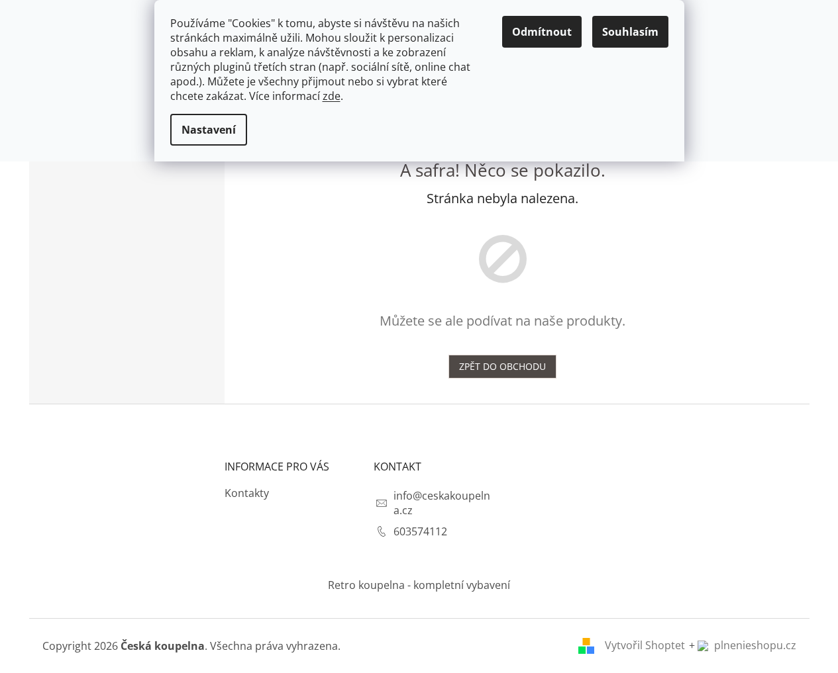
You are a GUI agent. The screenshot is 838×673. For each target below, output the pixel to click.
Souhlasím (630, 31)
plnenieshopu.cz (753, 645)
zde (331, 96)
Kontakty (247, 493)
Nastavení (209, 129)
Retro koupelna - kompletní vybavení (419, 585)
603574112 (420, 531)
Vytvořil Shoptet (645, 645)
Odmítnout (542, 31)
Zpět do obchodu (502, 366)
